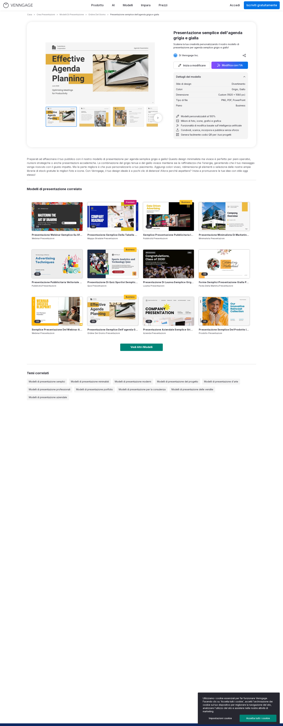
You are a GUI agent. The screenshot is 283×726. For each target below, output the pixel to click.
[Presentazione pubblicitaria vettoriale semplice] (57, 264)
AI (113, 5)
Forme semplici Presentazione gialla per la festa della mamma (224, 282)
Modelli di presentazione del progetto (177, 381)
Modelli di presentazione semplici (47, 381)
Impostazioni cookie (220, 718)
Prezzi (163, 5)
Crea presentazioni (46, 14)
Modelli (128, 5)
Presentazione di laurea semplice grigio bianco (168, 282)
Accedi (235, 5)
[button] (191, 65)
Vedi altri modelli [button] (141, 347)
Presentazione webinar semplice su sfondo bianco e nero (57, 234)
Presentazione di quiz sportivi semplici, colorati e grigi (112, 282)
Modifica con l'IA (232, 65)
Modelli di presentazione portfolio (94, 389)
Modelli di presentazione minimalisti (90, 381)
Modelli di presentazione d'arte (221, 381)
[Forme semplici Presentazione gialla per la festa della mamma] (224, 264)
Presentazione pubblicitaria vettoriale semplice (57, 282)
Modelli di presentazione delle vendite (192, 389)
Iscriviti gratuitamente (261, 5)
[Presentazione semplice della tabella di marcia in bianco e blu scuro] (112, 216)
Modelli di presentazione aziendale (48, 397)
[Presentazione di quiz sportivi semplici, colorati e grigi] (112, 264)
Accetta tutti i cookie (258, 718)
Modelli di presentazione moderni (133, 381)
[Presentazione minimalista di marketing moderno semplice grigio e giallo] (224, 216)
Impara (146, 5)
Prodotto (97, 5)
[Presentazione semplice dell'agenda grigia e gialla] (112, 311)
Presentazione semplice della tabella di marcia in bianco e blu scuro (112, 234)
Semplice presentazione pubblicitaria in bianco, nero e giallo (168, 234)
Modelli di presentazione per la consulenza (142, 389)
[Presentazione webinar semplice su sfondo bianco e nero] (57, 216)
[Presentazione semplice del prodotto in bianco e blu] (224, 311)
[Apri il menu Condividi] (244, 55)
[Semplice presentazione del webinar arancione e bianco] (57, 311)
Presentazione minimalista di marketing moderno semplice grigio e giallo (224, 234)
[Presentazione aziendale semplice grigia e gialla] (168, 311)
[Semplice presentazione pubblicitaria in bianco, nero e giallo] (168, 216)
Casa (29, 14)
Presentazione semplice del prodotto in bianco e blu (224, 329)
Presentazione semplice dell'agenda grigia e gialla (112, 329)
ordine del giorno (97, 14)
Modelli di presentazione (72, 14)
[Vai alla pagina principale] (18, 5)
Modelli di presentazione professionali (49, 389)
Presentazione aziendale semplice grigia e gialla (168, 329)
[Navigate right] (158, 118)
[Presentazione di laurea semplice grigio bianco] (168, 264)
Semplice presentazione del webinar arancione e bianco (57, 329)
